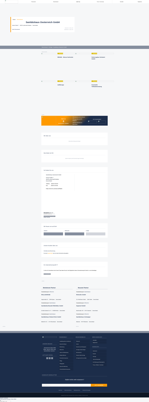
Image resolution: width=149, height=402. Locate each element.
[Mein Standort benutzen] (74, 215)
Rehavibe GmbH (81, 294)
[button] (95, 233)
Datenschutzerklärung (67, 390)
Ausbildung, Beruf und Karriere (65, 341)
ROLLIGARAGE (45, 294)
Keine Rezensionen (16, 29)
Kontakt (94, 353)
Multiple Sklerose (63, 355)
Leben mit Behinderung (64, 352)
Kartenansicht (79, 352)
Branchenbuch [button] (55, 1)
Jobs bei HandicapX (96, 359)
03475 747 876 (47, 217)
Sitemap (94, 356)
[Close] (0, 400)
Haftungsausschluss (77, 390)
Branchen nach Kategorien (81, 346)
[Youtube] (52, 358)
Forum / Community (100, 1)
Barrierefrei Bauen (63, 344)
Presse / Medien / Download (98, 364)
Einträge (50, 47)
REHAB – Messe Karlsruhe (65, 57)
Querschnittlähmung (63, 366)
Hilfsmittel (51, 291)
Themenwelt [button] (33, 1)
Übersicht (78, 341)
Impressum (60, 390)
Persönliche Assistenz (64, 358)
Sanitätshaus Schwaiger (83, 317)
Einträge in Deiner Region (81, 349)
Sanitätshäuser (20, 19)
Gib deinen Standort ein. (48, 212)
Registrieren (140, 1)
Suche (77, 344)
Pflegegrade (62, 363)
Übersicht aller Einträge (80, 355)
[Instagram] (50, 358)
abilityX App (78, 1)
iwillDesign (61, 85)
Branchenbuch (45, 47)
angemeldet (50, 253)
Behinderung (62, 346)
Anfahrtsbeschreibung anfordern (49, 216)
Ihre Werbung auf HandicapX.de (98, 362)
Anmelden (121, 1)
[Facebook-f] (47, 358)
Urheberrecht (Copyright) (86, 390)
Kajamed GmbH (80, 305)
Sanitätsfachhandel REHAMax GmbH (52, 305)
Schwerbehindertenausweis (65, 369)
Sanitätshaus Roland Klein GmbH (51, 317)
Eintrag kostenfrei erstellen (81, 358)
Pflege (61, 360)
